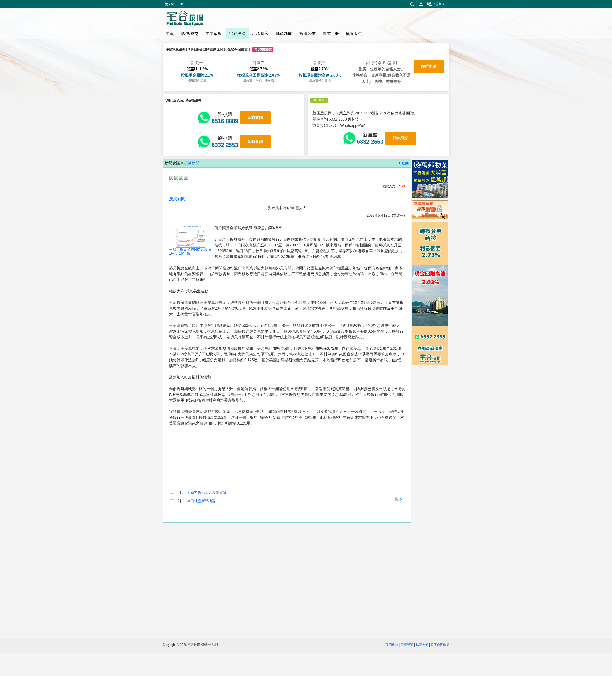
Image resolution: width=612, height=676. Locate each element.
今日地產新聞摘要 (201, 501)
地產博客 (260, 33)
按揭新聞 (191, 163)
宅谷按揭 (237, 33)
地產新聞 (284, 33)
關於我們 (354, 33)
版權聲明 (407, 645)
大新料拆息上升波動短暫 (206, 492)
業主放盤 (214, 33)
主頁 (170, 33)
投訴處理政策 (440, 645)
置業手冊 (331, 33)
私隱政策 (422, 645)
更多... (400, 499)
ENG (181, 4)
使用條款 (392, 645)
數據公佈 (307, 33)
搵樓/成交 (189, 33)
